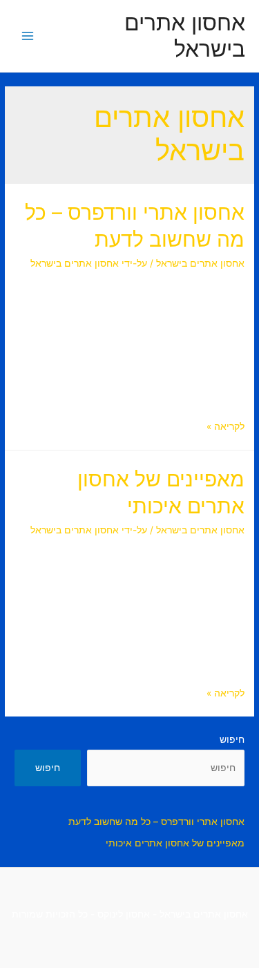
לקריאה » (225, 426)
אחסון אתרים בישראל (184, 35)
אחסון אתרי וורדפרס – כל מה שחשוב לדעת (156, 821)
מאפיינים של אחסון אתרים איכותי (175, 842)
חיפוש (232, 739)
